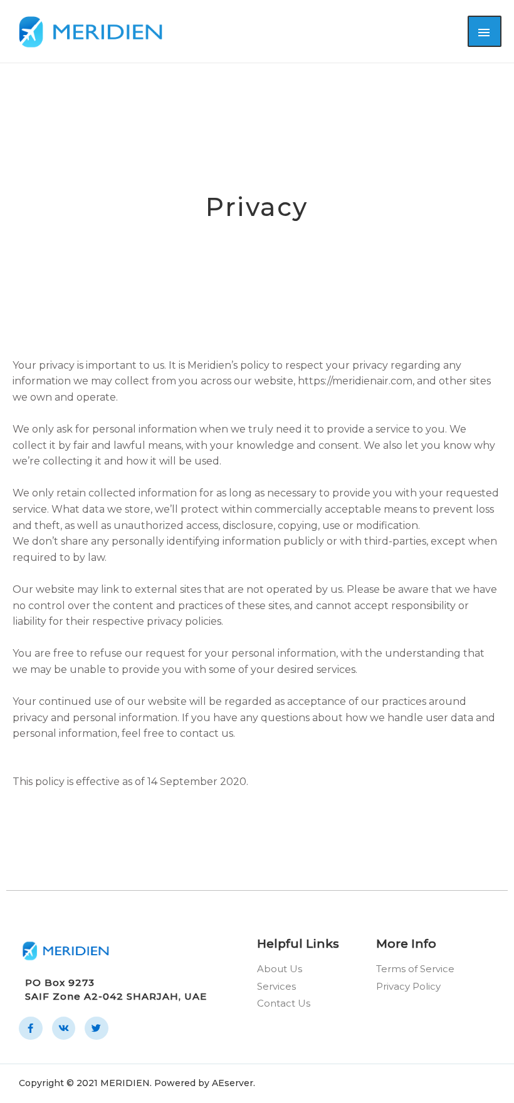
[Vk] (64, 1028)
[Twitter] (96, 1028)
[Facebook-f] (31, 1028)
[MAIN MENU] (484, 31)
